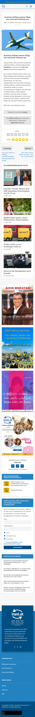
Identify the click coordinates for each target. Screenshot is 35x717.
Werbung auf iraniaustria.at (9, 664)
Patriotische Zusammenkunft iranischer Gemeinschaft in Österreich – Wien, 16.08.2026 (16, 562)
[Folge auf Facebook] (14, 647)
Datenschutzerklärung (8, 672)
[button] (3, 713)
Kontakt (4, 686)
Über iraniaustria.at (7, 668)
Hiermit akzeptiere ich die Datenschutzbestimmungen (13, 543)
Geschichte (9, 539)
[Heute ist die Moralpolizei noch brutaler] (17, 260)
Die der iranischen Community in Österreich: (17, 120)
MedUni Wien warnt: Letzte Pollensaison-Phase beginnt (16, 219)
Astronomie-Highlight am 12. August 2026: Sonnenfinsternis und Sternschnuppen (17, 569)
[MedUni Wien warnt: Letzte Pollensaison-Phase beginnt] (17, 206)
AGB (3, 694)
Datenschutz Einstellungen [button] (12, 713)
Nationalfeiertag (16, 490)
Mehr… (7, 643)
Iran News (18, 22)
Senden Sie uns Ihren (17, 112)
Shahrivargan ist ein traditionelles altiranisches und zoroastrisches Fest (20, 483)
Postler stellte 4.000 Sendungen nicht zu (12, 245)
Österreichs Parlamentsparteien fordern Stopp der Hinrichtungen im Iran (16, 582)
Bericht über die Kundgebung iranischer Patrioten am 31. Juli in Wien (16, 575)
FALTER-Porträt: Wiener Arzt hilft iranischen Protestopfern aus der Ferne (17, 191)
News (25, 22)
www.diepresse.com (17, 105)
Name (5, 519)
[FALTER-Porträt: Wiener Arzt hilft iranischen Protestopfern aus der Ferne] (17, 177)
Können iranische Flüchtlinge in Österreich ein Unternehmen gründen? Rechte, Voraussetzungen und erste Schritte (17, 589)
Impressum (5, 690)
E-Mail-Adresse (8, 526)
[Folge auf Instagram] (20, 647)
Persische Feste (11, 536)
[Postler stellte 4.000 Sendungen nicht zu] (17, 233)
